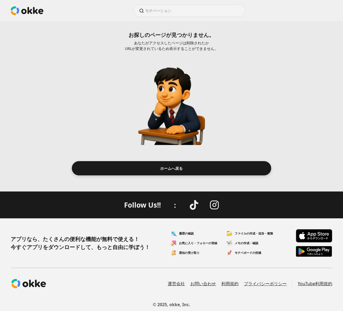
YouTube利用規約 (315, 284)
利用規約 (229, 284)
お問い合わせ (203, 284)
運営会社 (176, 284)
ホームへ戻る (171, 168)
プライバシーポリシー (265, 284)
